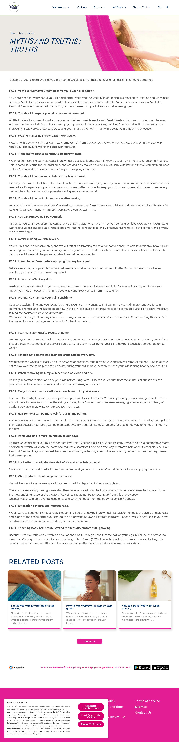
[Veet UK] (14, 7)
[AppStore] (160, 667)
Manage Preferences (91, 724)
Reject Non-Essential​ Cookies (91, 716)
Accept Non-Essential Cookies (91, 707)
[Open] (167, 7)
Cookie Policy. (20, 731)
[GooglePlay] (142, 667)
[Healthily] (16, 667)
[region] (56, 718)
